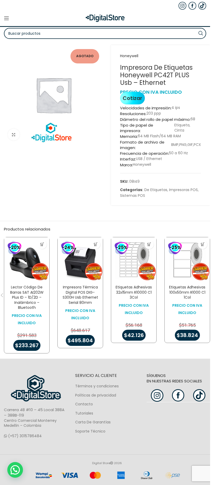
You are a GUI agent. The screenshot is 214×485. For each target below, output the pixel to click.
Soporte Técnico (90, 431)
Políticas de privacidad (95, 395)
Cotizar (132, 98)
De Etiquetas (155, 189)
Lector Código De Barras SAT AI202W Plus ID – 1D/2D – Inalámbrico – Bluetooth (27, 297)
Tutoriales (84, 413)
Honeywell (129, 55)
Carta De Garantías (93, 422)
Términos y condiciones (97, 386)
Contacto (84, 404)
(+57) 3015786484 (24, 436)
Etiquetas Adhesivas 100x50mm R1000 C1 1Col (187, 292)
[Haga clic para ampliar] (14, 134)
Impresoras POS (183, 189)
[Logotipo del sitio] (105, 18)
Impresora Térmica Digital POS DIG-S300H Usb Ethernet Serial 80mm (80, 295)
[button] (42, 244)
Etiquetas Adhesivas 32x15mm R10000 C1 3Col (134, 292)
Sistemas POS (132, 195)
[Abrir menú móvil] (6, 18)
